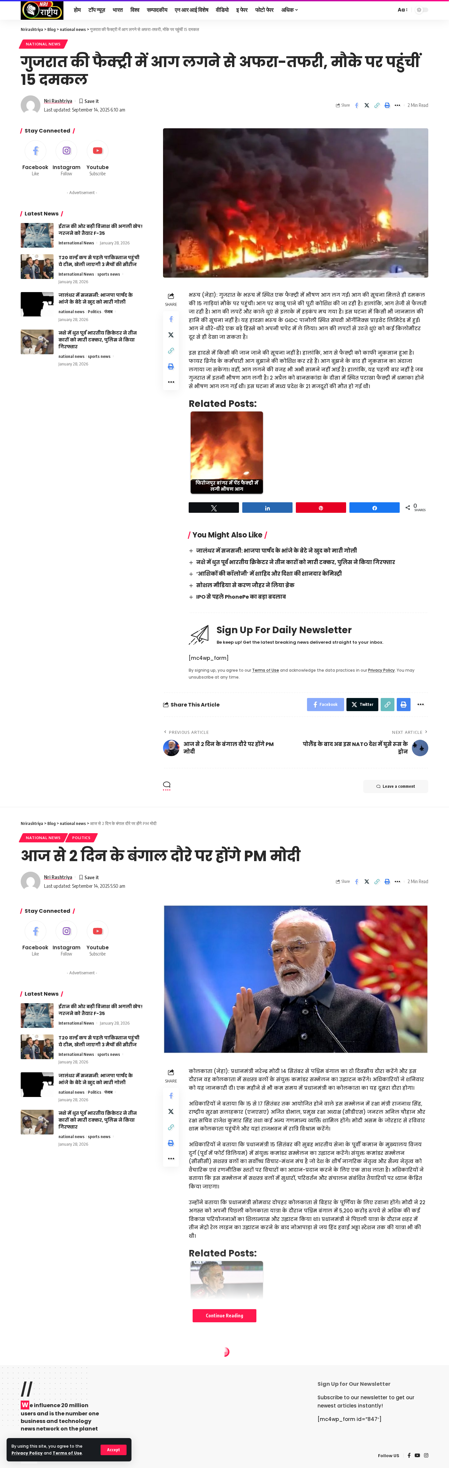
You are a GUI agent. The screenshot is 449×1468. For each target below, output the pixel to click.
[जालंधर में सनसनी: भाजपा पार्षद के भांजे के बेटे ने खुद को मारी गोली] (37, 304)
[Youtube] (97, 158)
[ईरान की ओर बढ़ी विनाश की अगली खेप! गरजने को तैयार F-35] (37, 235)
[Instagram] (67, 158)
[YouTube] (417, 1455)
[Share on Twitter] (366, 105)
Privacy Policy (27, 1453)
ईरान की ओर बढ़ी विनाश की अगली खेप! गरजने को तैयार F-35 (101, 229)
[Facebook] (35, 158)
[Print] (387, 105)
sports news (108, 274)
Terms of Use (67, 1453)
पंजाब (108, 311)
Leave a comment (399, 786)
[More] (397, 105)
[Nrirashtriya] (42, 10)
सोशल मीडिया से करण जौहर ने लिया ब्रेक (245, 585)
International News (76, 242)
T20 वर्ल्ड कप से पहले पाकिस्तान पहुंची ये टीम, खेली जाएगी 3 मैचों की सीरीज (99, 261)
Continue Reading (224, 1315)
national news (43, 43)
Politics (94, 311)
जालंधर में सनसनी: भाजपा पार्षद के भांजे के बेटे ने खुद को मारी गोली (276, 551)
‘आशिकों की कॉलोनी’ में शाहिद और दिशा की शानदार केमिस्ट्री (269, 574)
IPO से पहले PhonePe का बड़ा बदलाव (241, 597)
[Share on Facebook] (356, 105)
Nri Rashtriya (58, 101)
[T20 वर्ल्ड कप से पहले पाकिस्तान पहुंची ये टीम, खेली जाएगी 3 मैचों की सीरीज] (37, 266)
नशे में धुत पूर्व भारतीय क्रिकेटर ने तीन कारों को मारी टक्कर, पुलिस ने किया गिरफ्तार (295, 562)
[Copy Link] (377, 105)
